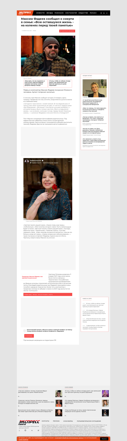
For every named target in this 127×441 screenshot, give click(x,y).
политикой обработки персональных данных (69, 438)
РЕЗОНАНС (59, 13)
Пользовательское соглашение (89, 421)
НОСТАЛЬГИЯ (71, 13)
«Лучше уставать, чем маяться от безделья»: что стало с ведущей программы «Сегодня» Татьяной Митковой (93, 119)
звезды (35, 294)
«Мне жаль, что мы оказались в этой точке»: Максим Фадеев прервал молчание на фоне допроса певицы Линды (35, 83)
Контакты (45, 421)
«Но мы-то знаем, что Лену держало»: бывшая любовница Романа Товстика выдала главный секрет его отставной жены (94, 131)
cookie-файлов (23, 439)
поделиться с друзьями (67, 31)
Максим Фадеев (43, 294)
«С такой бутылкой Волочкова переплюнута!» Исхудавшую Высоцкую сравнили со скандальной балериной (92, 102)
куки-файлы (68, 421)
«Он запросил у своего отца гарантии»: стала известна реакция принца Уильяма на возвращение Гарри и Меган (94, 141)
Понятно (104, 439)
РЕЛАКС (93, 13)
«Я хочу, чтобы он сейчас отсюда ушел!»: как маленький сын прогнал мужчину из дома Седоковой (59, 83)
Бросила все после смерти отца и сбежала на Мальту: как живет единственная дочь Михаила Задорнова (35, 410)
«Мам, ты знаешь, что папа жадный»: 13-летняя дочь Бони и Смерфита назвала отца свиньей (94, 109)
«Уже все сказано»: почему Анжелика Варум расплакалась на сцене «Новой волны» (32, 391)
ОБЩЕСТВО (83, 13)
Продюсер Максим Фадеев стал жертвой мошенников (32, 277)
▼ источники (28, 336)
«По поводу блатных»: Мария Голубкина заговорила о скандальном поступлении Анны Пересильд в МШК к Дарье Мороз (82, 402)
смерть (50, 294)
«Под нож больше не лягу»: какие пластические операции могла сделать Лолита (80, 410)
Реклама (56, 421)
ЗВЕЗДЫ (49, 13)
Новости (40, 13)
